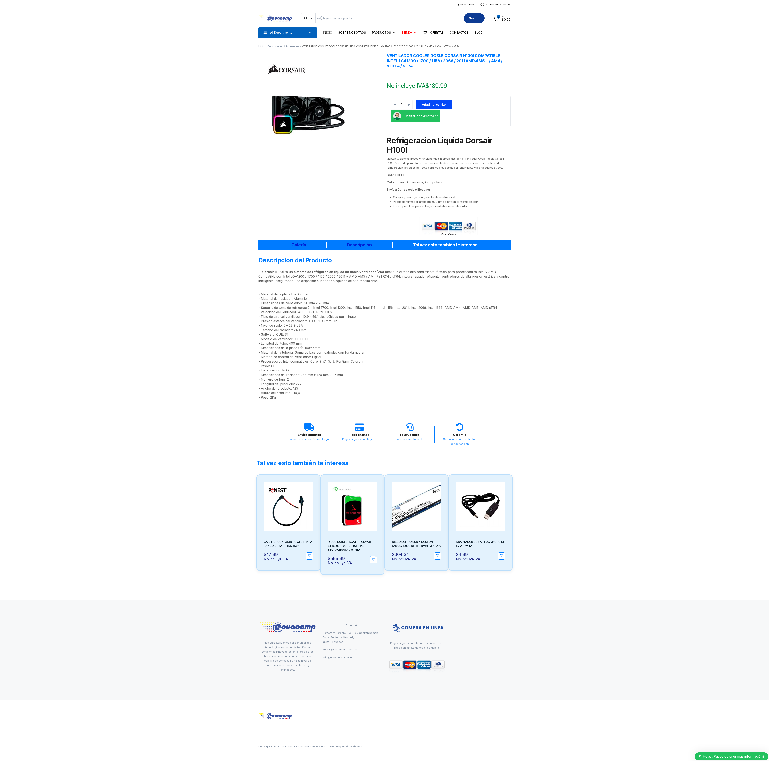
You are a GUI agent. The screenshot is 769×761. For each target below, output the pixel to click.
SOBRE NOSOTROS (352, 32)
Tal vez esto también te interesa (445, 244)
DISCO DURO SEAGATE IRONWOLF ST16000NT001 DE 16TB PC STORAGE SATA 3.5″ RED (350, 546)
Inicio (261, 46)
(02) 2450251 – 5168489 (497, 4)
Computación (275, 46)
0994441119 (467, 4)
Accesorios (292, 46)
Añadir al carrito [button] (309, 556)
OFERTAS (437, 32)
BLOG (478, 32)
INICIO (327, 32)
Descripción (359, 244)
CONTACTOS (459, 32)
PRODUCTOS (381, 32)
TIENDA (406, 32)
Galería (298, 244)
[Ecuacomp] (275, 18)
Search (474, 18)
